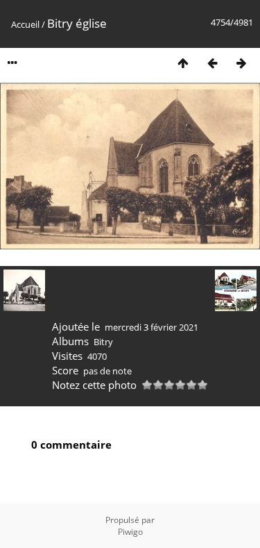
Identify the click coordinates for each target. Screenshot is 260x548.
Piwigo (130, 532)
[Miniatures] (183, 63)
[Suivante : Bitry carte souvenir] (241, 63)
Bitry (103, 341)
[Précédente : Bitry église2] (212, 63)
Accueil (25, 24)
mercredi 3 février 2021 (151, 327)
